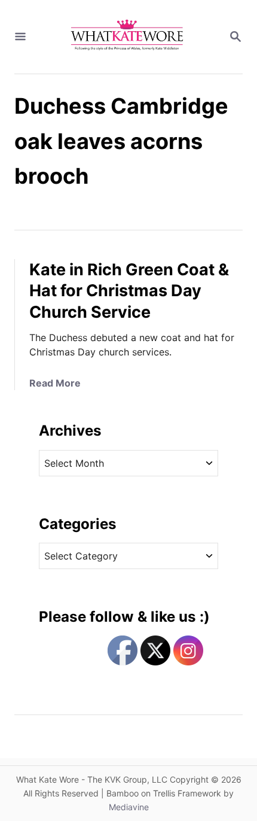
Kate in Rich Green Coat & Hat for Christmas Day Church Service (129, 291)
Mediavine (129, 807)
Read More (55, 383)
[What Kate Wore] (127, 37)
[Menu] (20, 37)
